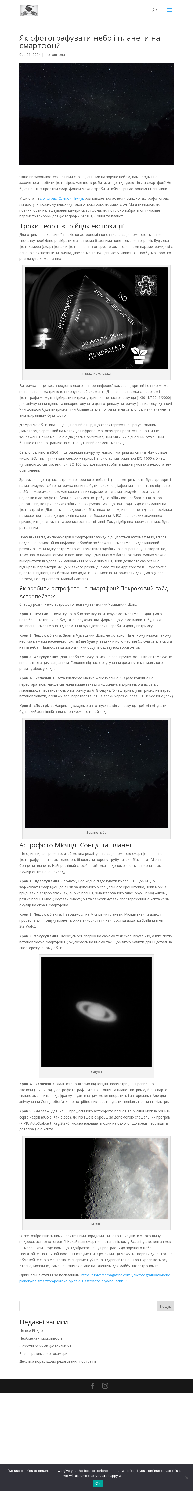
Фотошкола (55, 54)
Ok (97, 1483)
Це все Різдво (31, 1330)
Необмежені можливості (40, 1338)
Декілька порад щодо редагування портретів (57, 1361)
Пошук (165, 1306)
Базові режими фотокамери (43, 1353)
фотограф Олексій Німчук (62, 198)
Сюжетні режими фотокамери (45, 1346)
